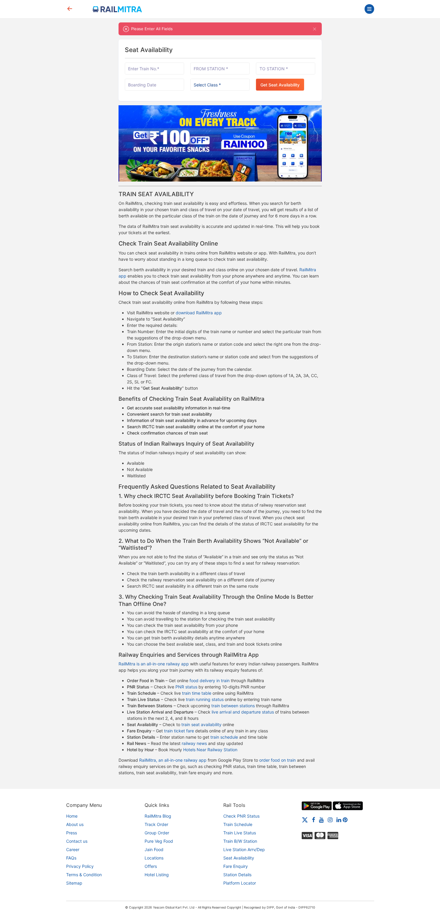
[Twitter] (305, 819)
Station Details (237, 874)
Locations (154, 857)
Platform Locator (239, 883)
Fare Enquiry (235, 866)
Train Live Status (239, 832)
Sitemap (74, 883)
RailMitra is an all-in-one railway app (154, 663)
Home (72, 816)
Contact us (76, 841)
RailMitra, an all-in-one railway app (173, 760)
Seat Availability (238, 857)
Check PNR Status (241, 816)
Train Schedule (237, 824)
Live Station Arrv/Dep (244, 849)
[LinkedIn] (338, 819)
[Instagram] (330, 819)
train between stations (233, 705)
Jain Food (154, 849)
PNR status (186, 686)
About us (75, 824)
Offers (151, 866)
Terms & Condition (84, 874)
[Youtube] (321, 819)
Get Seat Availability (280, 84)
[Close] (314, 28)
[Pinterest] (345, 819)
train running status (205, 699)
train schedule (224, 737)
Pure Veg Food (159, 841)
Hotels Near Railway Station (210, 749)
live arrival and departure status (243, 711)
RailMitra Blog (158, 816)
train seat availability (201, 724)
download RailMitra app (199, 312)
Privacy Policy (80, 866)
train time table (196, 693)
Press (71, 832)
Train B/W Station (240, 841)
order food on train (277, 760)
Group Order (157, 832)
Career (72, 849)
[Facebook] (313, 819)
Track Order (156, 824)
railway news (194, 743)
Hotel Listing (157, 874)
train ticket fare (179, 730)
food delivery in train (209, 680)
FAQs (71, 857)
